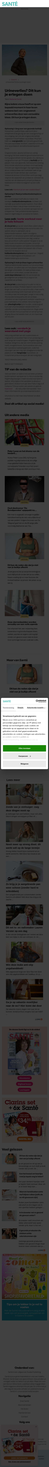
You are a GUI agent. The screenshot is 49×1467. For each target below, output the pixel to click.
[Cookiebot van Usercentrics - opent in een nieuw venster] (35, 701)
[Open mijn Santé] (40, 3)
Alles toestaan (24, 748)
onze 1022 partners (16, 720)
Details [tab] (20, 708)
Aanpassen (23, 756)
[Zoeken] (45, 4)
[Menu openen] (34, 3)
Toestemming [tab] (8, 708)
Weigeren (25, 764)
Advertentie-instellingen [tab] (37, 708)
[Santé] (10, 3)
